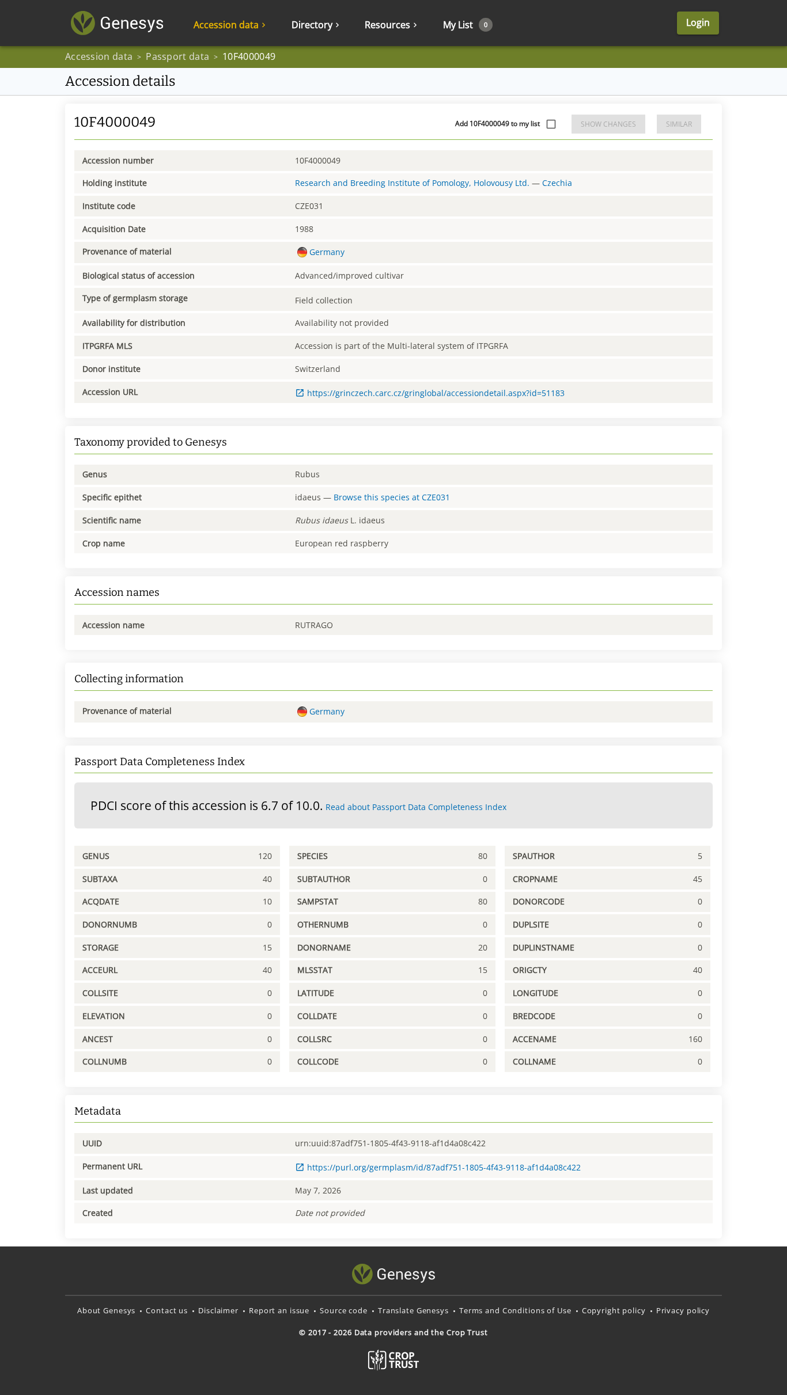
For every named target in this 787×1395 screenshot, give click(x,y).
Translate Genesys (413, 1310)
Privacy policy (683, 1310)
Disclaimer (218, 1310)
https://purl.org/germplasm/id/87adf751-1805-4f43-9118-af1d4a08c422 (444, 1167)
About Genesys (106, 1310)
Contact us (167, 1310)
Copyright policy (614, 1310)
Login (698, 22)
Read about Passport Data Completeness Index (416, 806)
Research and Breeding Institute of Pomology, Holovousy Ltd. (412, 182)
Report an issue (279, 1310)
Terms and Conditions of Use (515, 1310)
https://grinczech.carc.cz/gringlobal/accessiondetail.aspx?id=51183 (436, 392)
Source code (344, 1310)
